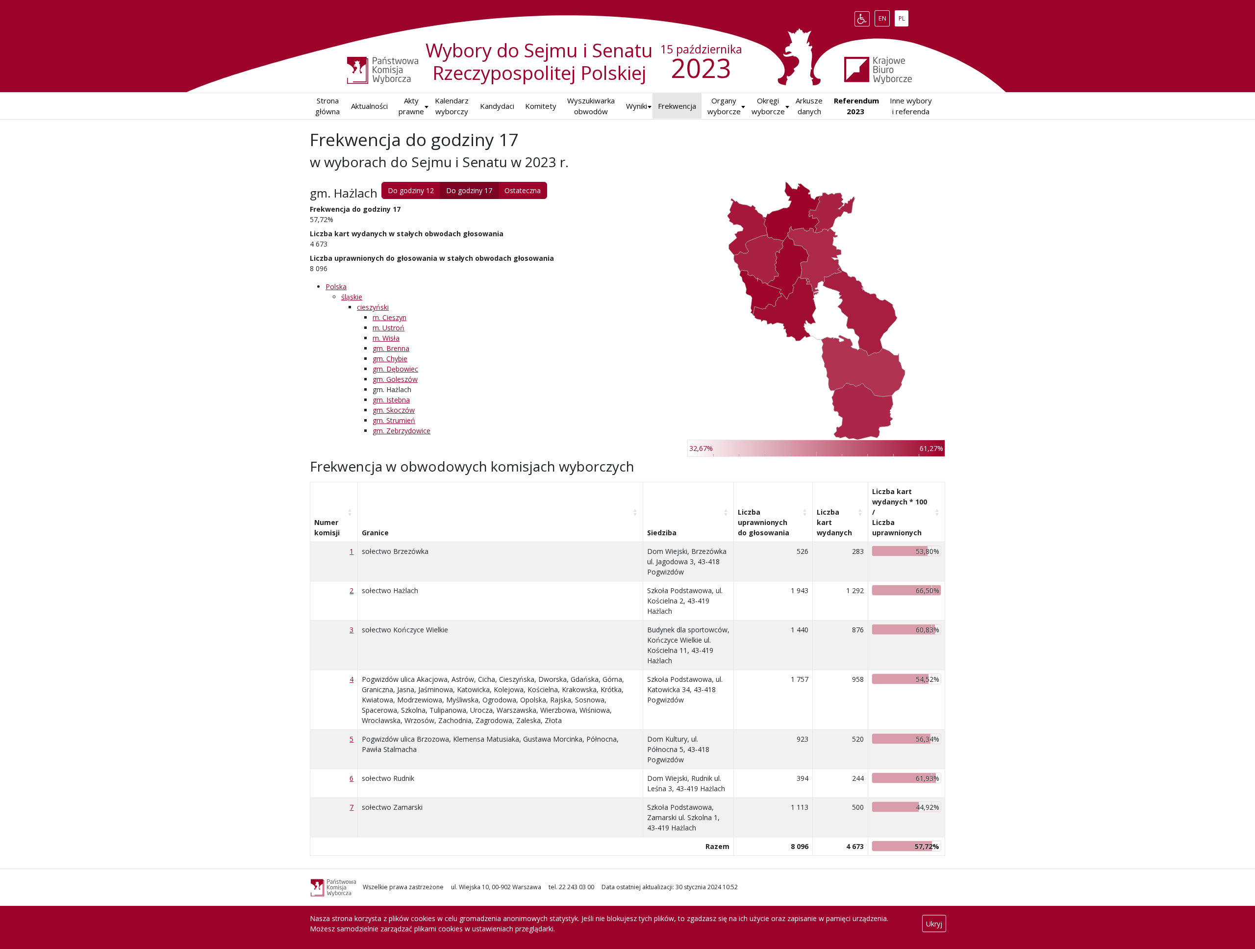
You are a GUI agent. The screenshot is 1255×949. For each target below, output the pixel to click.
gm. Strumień (394, 420)
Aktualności (369, 106)
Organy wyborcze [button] (724, 106)
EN (884, 17)
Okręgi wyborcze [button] (768, 106)
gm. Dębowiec (395, 369)
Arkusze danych (809, 106)
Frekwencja (677, 106)
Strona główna (327, 106)
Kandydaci (497, 106)
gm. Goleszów (395, 379)
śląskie (351, 296)
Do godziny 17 (469, 190)
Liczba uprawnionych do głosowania (763, 522)
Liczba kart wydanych (834, 522)
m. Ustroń (388, 327)
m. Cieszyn (389, 317)
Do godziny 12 (411, 190)
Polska (336, 286)
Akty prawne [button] (411, 106)
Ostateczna (522, 190)
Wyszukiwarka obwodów (591, 106)
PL (903, 17)
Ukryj (934, 923)
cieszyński (373, 307)
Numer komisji (327, 527)
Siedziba (662, 532)
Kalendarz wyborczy (452, 106)
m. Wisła (386, 338)
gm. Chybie (390, 358)
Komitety (540, 106)
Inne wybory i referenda (911, 106)
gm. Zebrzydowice (401, 430)
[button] (637, 106)
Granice (375, 532)
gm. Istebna (391, 399)
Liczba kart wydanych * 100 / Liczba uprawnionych (899, 512)
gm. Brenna (391, 348)
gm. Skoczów (394, 410)
